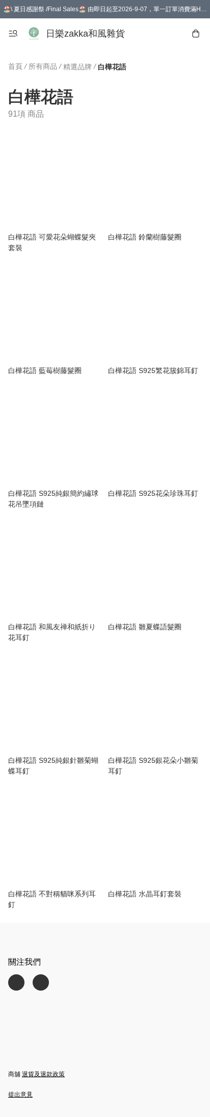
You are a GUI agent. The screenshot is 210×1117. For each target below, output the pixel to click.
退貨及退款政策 (43, 1074)
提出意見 (20, 1094)
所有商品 (43, 66)
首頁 (15, 66)
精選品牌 (77, 67)
